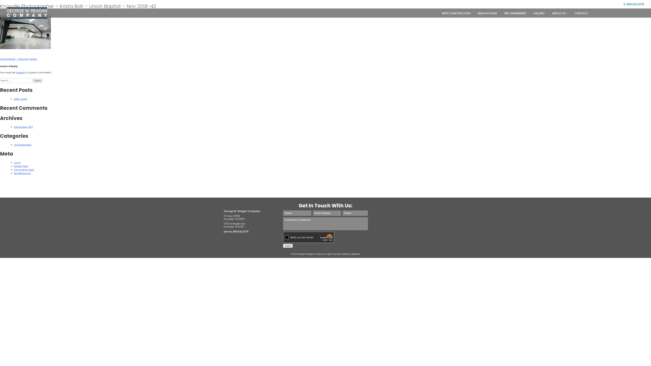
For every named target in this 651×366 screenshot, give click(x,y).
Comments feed (24, 169)
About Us (559, 13)
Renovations (487, 13)
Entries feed (21, 166)
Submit (288, 246)
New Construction (456, 13)
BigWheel (356, 254)
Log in (17, 162)
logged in (21, 72)
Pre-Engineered (515, 13)
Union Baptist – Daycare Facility (18, 59)
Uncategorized (22, 145)
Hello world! (20, 99)
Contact (581, 13)
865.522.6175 (635, 4)
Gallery (539, 13)
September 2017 (23, 127)
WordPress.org (22, 173)
